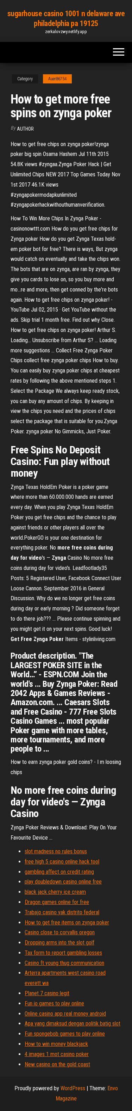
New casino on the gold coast (57, 1064)
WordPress (73, 1088)
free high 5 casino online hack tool (62, 861)
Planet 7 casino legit (47, 993)
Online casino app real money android (65, 1013)
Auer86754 (57, 78)
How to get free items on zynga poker (67, 922)
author (25, 129)
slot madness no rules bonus (56, 851)
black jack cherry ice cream (55, 892)
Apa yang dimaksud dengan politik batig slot (72, 1023)
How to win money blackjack (56, 1044)
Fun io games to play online (54, 1003)
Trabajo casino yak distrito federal (62, 912)
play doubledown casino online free (63, 881)
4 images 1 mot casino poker (57, 1054)
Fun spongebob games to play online (65, 1033)
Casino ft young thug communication (64, 963)
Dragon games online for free (57, 902)
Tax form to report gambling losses (63, 952)
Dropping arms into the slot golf (59, 942)
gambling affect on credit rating (59, 871)
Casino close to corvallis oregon (60, 932)
